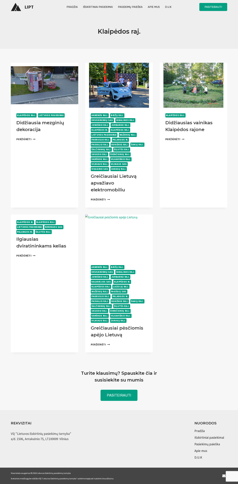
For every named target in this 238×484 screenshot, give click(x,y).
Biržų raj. (117, 115)
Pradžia (72, 7)
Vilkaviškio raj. (121, 159)
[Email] (224, 475)
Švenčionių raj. (120, 154)
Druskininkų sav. (102, 120)
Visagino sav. (99, 168)
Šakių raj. (137, 144)
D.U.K (168, 7)
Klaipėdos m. (99, 129)
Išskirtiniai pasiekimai (98, 7)
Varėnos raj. (99, 159)
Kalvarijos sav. (101, 281)
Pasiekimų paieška (130, 7)
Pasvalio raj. (100, 144)
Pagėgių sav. (119, 291)
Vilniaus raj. (99, 164)
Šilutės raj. (121, 149)
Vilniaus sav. (119, 164)
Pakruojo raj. (100, 139)
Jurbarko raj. (120, 125)
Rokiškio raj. (119, 144)
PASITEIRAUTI (119, 395)
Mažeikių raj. (128, 134)
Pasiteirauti (213, 7)
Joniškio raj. (100, 125)
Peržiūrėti (25, 139)
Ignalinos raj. (125, 120)
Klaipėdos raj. (26, 115)
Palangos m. (120, 139)
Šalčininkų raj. (101, 149)
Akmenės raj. (99, 115)
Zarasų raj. (118, 168)
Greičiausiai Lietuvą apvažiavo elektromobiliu (114, 183)
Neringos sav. (54, 227)
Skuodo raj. (99, 154)
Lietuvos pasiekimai (51, 115)
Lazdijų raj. (121, 286)
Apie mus (154, 7)
